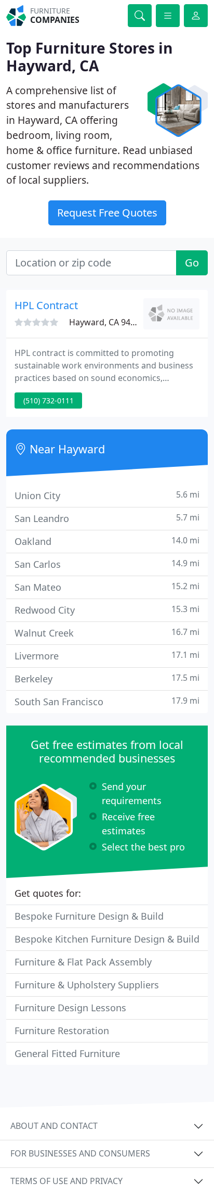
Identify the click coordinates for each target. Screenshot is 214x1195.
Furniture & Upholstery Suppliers (87, 984)
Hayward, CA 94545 (106, 322)
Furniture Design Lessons (70, 1007)
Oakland (107, 541)
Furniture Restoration (62, 1030)
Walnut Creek (107, 632)
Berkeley (107, 678)
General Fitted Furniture (67, 1053)
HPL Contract (46, 305)
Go (192, 263)
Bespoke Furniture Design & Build (89, 916)
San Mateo (107, 586)
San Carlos (107, 563)
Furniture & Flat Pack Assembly (83, 962)
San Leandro (107, 518)
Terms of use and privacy (66, 1181)
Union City (107, 495)
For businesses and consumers (80, 1153)
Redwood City (107, 609)
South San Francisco (107, 701)
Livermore (107, 655)
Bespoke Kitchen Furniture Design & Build (107, 939)
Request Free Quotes (107, 213)
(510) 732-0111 (48, 400)
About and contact (54, 1126)
